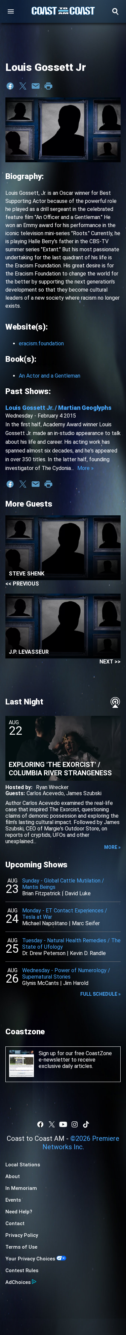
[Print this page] (48, 86)
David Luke (78, 893)
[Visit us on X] (52, 1124)
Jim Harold (75, 983)
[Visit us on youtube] (63, 1124)
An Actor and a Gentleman (49, 376)
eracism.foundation (41, 343)
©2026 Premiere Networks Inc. (81, 1142)
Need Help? (18, 1212)
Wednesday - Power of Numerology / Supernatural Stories (66, 973)
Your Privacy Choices (30, 1259)
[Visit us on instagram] (75, 1124)
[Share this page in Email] (35, 86)
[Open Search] (115, 11)
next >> (110, 661)
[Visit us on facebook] (40, 1124)
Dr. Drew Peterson (44, 953)
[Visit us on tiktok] (86, 1124)
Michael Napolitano (45, 923)
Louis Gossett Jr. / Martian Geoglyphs (58, 407)
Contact (15, 1223)
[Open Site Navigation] (10, 11)
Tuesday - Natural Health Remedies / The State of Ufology (71, 943)
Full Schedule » (100, 994)
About (12, 1176)
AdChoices (18, 1282)
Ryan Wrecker (52, 787)
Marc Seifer (86, 923)
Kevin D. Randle (88, 953)
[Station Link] (63, 11)
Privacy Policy (21, 1235)
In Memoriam (21, 1188)
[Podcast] (115, 702)
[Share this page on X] (23, 86)
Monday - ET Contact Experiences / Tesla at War (64, 913)
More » (85, 468)
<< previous (22, 583)
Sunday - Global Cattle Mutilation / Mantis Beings (63, 883)
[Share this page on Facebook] (10, 86)
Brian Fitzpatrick (41, 893)
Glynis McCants (40, 983)
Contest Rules (21, 1270)
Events (13, 1200)
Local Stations (22, 1165)
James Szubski (83, 793)
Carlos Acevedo (45, 793)
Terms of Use (21, 1247)
